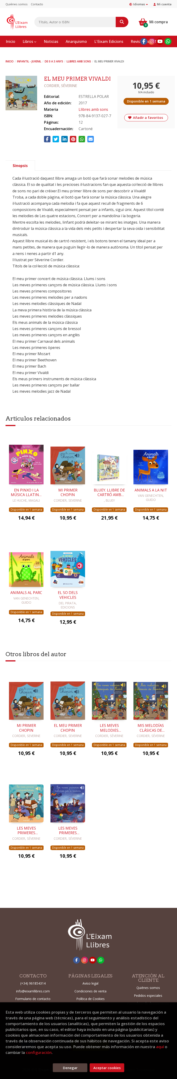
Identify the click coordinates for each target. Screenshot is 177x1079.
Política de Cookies (90, 999)
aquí (160, 1046)
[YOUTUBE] (159, 41)
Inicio (10, 61)
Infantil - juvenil (29, 61)
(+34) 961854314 (33, 983)
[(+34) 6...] (168, 41)
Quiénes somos (17, 4)
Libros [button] (28, 41)
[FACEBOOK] (143, 41)
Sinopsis (20, 165)
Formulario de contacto (32, 999)
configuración (39, 1052)
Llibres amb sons (79, 61)
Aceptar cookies (107, 1067)
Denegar (70, 1067)
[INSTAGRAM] (151, 41)
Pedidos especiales (148, 995)
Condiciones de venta (90, 991)
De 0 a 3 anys (54, 61)
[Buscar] (122, 22)
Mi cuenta (164, 4)
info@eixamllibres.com (33, 991)
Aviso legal (90, 983)
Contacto (37, 4)
